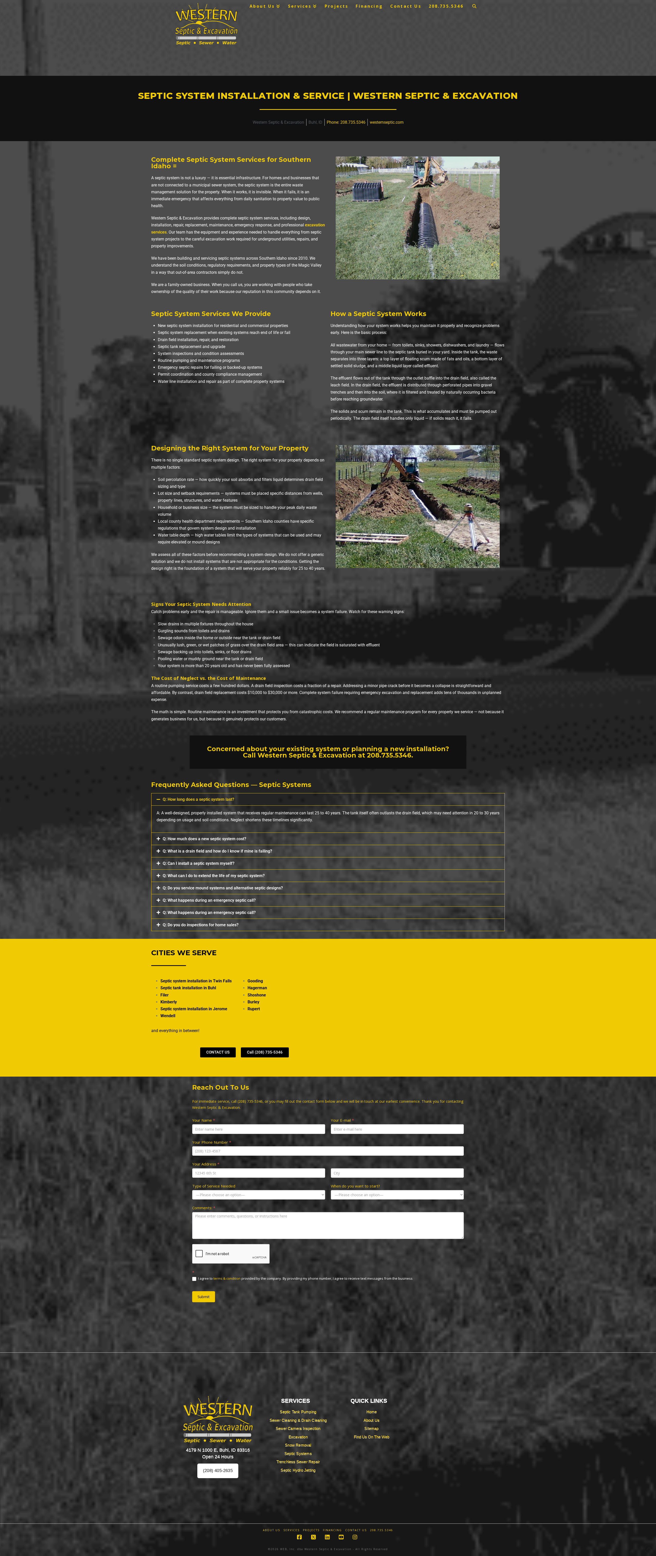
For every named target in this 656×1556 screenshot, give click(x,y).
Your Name (203, 1120)
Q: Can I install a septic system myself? (198, 863)
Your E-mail (342, 1120)
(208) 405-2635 (218, 1470)
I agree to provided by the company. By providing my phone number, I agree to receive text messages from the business (305, 1278)
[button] (328, 799)
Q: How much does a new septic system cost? (204, 838)
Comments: (203, 1207)
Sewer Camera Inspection (298, 1428)
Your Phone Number (211, 1142)
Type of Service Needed (213, 1186)
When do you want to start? (355, 1186)
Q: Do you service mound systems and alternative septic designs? (223, 888)
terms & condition (227, 1278)
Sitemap (371, 1428)
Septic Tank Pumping (298, 1412)
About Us (372, 1420)
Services (291, 1530)
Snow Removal (298, 1445)
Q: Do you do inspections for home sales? (201, 924)
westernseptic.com (387, 122)
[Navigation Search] (474, 6)
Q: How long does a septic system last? (198, 799)
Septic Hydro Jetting (298, 1470)
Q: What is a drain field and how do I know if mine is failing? (217, 851)
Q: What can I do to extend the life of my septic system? (214, 875)
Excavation (298, 1437)
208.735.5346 (389, 755)
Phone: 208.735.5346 (346, 122)
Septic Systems (298, 1453)
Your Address (205, 1163)
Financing (332, 1530)
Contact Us (356, 1530)
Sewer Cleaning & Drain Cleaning (298, 1420)
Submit (204, 1296)
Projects (311, 1530)
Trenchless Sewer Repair (298, 1461)
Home (371, 1412)
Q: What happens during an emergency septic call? (209, 900)
